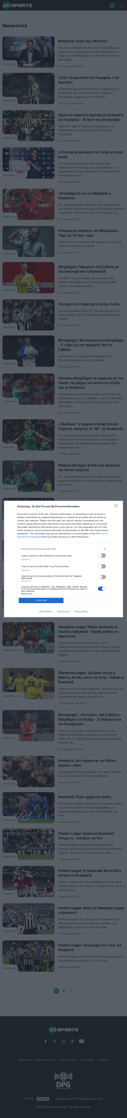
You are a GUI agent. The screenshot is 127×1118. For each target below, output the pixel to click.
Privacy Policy (81, 611)
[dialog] (63, 559)
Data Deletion (46, 611)
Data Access (63, 611)
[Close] (117, 507)
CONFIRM (41, 600)
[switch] (102, 555)
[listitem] (63, 548)
